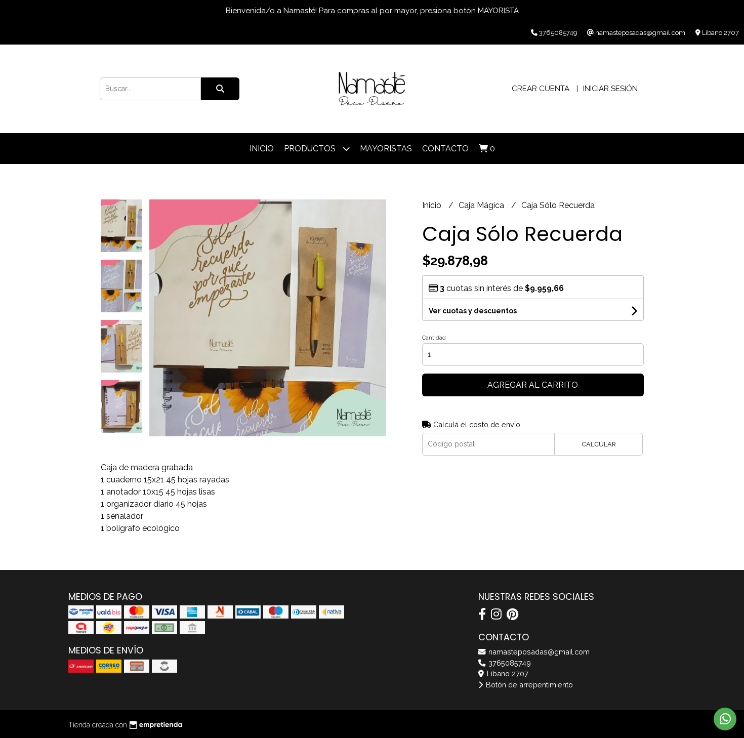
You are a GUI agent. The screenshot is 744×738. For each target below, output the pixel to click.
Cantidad (434, 338)
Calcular (599, 444)
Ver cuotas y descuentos (473, 311)
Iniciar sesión (610, 88)
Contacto (445, 148)
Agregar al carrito (532, 385)
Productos (311, 148)
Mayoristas (386, 148)
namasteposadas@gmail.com (538, 651)
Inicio (262, 148)
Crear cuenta (540, 88)
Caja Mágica (482, 205)
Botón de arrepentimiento (528, 684)
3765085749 (508, 663)
